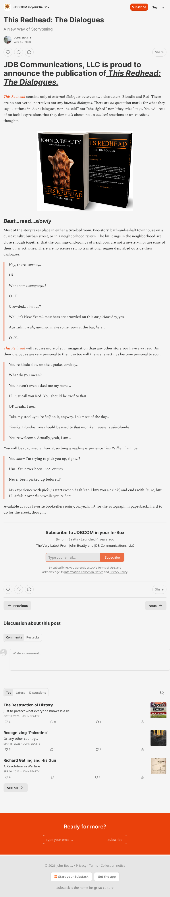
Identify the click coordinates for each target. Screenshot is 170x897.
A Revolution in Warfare (22, 766)
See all (12, 788)
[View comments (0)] (18, 52)
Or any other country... (21, 738)
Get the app (107, 876)
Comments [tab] (14, 637)
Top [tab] (8, 693)
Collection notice (113, 865)
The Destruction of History (28, 705)
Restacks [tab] (32, 637)
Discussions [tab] (37, 693)
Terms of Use (106, 567)
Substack (63, 888)
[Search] (162, 692)
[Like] (8, 52)
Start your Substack (73, 876)
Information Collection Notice (83, 572)
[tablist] (23, 637)
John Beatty (22, 37)
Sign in (158, 7)
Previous (20, 605)
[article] (85, 713)
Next (153, 605)
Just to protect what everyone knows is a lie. (37, 711)
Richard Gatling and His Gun (30, 760)
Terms (93, 865)
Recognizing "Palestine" (26, 732)
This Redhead (14, 97)
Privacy (81, 865)
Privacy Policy (118, 572)
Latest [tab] (20, 693)
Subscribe (139, 7)
